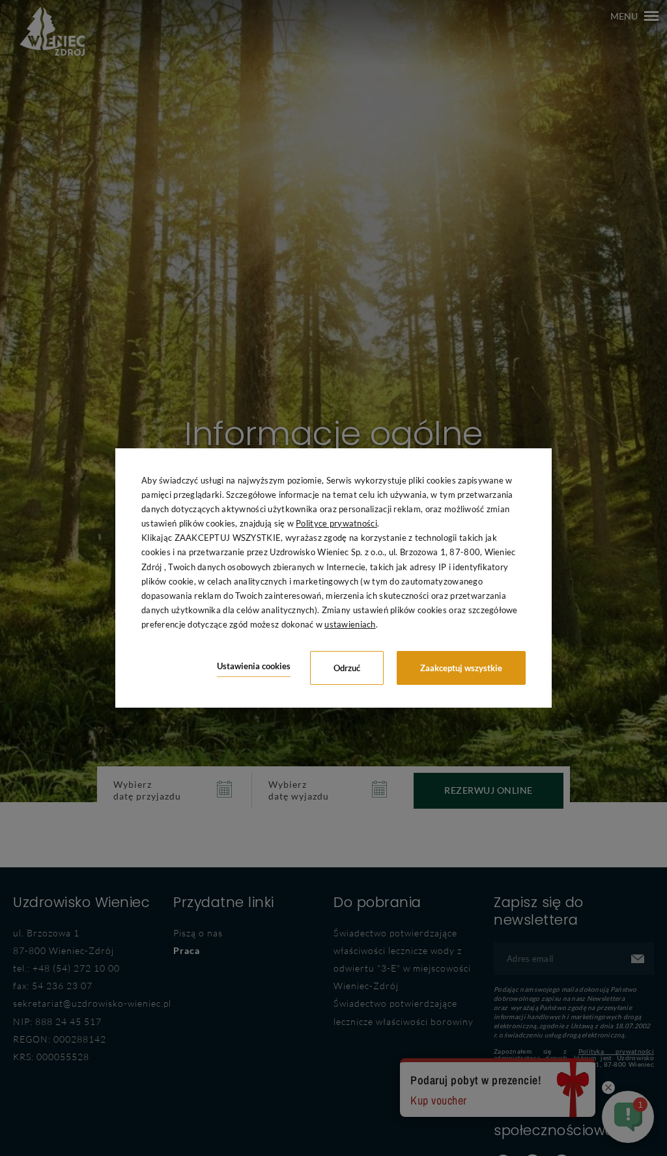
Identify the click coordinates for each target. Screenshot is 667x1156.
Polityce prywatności (336, 523)
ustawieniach (349, 624)
